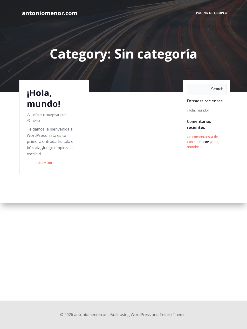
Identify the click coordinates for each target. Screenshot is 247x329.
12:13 (36, 121)
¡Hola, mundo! (198, 110)
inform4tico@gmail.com (49, 114)
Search (217, 89)
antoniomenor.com (49, 13)
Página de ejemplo (211, 13)
